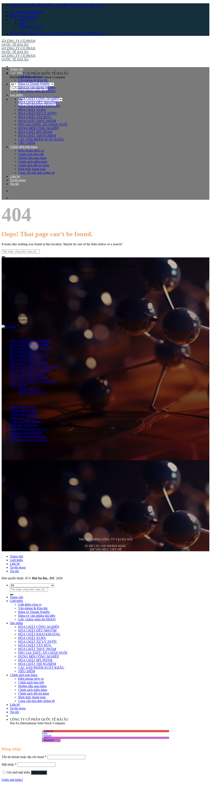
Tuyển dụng (18, 180)
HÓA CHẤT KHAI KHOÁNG (39, 106)
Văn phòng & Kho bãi (32, 80)
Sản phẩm (16, 95)
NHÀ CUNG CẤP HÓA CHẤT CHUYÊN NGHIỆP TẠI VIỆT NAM (57, 5)
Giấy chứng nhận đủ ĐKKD (37, 91)
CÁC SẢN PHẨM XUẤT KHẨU (41, 139)
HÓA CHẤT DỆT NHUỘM (37, 102)
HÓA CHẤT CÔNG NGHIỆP (38, 98)
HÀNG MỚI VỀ (29, 389)
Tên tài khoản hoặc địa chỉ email (24, 757)
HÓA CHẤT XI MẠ (32, 109)
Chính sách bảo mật (31, 154)
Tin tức (14, 184)
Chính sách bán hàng (23, 146)
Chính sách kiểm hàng (32, 161)
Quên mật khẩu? (12, 779)
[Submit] (3, 256)
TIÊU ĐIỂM (26, 143)
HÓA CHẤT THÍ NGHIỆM (37, 135)
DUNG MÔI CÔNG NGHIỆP (38, 128)
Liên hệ (15, 176)
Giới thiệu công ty (30, 76)
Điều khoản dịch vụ (31, 150)
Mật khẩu (9, 764)
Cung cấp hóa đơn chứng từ (36, 172)
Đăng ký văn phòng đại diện (36, 87)
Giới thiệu (16, 72)
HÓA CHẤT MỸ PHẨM (35, 132)
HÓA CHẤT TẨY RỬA (34, 117)
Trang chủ (16, 69)
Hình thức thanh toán (32, 169)
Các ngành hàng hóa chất (26, 12)
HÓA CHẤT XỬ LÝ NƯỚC (37, 113)
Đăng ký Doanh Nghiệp (34, 83)
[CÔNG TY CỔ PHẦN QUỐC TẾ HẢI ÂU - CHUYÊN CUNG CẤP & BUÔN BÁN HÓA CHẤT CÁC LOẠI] (22, 52)
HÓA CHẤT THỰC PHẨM (37, 121)
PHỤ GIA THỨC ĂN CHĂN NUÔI (42, 124)
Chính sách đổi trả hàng (33, 165)
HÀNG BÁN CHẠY (32, 392)
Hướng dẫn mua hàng (24, 16)
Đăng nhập (39, 772)
